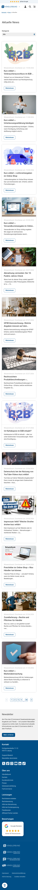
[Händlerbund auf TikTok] (24, 763)
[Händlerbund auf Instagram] (12, 763)
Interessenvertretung (9, 786)
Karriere (4, 777)
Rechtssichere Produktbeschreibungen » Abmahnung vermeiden (15, 378)
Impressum (5, 873)
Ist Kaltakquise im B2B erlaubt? (17, 431)
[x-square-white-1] (3, 763)
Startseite (4, 12)
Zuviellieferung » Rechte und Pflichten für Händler (16, 618)
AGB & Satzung (6, 876)
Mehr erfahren (9, 735)
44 (26, 700)
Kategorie (5, 31)
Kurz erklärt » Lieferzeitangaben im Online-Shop (18, 174)
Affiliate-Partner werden (10, 813)
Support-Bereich (7, 755)
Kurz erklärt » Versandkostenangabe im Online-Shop (18, 224)
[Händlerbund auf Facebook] (8, 763)
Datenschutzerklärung (18, 873)
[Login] (25, 7)
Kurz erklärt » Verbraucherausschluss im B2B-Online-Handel (18, 72)
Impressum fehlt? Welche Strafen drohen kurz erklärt (19, 523)
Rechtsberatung (7, 801)
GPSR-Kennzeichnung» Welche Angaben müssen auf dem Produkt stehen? (17, 324)
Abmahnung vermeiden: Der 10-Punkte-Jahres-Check (17, 274)
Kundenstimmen (7, 780)
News (9, 12)
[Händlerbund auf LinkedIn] (20, 763)
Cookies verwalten (19, 876)
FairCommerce (7, 789)
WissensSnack (9, 68)
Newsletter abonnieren (9, 758)
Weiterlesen (9, 88)
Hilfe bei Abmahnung (9, 804)
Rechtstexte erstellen (9, 798)
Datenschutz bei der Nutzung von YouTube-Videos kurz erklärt (18, 473)
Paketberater (6, 810)
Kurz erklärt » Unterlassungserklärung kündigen (19, 121)
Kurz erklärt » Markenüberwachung (13, 672)
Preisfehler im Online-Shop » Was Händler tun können (18, 569)
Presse (4, 783)
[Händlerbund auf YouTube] (16, 763)
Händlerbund (6, 774)
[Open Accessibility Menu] (4, 885)
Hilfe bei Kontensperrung (10, 807)
